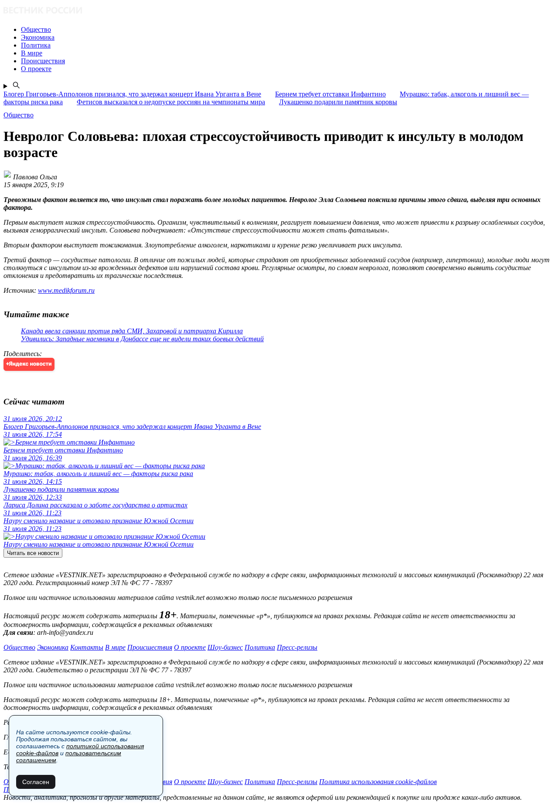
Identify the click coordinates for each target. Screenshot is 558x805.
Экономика (52, 647)
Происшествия (149, 647)
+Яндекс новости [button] (29, 364)
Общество (19, 647)
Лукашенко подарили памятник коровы (338, 102)
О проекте (190, 647)
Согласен (35, 781)
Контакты (86, 647)
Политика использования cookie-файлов (378, 781)
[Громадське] (279, 11)
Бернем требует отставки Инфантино (330, 94)
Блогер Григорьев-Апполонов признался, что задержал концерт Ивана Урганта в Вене (132, 94)
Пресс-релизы (297, 647)
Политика (260, 647)
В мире (115, 647)
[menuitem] (288, 30)
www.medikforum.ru (66, 290)
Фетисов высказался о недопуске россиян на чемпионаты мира (171, 102)
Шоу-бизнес (225, 647)
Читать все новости (33, 553)
